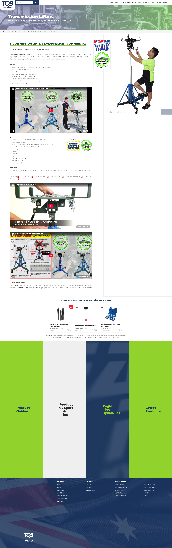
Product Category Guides (63, 495)
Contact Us (166, 2)
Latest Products (153, 409)
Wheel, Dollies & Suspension (121, 493)
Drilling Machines (148, 486)
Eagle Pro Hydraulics (149, 490)
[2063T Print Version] (18, 176)
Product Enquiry (61, 492)
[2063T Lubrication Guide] (63, 176)
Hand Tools (146, 492)
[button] (106, 112)
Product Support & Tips (66, 410)
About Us (118, 2)
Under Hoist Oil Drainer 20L (85, 325)
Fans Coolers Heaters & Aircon (151, 489)
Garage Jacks (89, 484)
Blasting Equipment (119, 496)
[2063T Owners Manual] (32, 176)
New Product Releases (62, 498)
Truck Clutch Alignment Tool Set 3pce (59, 325)
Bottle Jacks (89, 487)
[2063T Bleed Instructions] (48, 176)
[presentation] (164, 112)
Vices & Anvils (118, 492)
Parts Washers (118, 486)
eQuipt (145, 495)
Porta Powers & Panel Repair (121, 487)
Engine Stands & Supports (150, 487)
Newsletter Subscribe (62, 489)
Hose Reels (146, 493)
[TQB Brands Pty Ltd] (7, 5)
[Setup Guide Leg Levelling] (18, 178)
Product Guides (23, 409)
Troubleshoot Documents (63, 496)
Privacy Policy (60, 490)
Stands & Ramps (89, 489)
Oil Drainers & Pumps (119, 484)
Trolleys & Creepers (119, 490)
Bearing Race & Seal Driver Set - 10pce (111, 325)
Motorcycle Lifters (90, 490)
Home (111, 2)
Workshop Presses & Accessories (122, 489)
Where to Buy (156, 2)
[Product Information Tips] (82, 176)
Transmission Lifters (90, 486)
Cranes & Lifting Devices (149, 484)
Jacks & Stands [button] (128, 2)
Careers (59, 486)
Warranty (59, 499)
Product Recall (60, 493)
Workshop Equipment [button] (142, 2)
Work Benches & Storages (120, 495)
